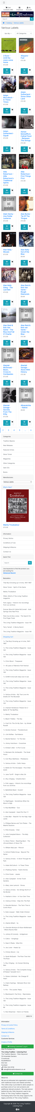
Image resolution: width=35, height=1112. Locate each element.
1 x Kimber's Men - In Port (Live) (14, 748)
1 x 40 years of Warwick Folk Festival (16, 666)
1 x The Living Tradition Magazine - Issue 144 (17, 656)
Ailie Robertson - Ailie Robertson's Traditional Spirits (8, 177)
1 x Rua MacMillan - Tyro (11, 808)
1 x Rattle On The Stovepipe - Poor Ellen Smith (17, 769)
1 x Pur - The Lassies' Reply (12, 990)
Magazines (6, 459)
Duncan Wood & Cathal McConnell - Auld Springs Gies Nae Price (17, 610)
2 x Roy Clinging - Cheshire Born (14, 779)
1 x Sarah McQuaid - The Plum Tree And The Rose (16, 958)
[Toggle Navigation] (3, 2)
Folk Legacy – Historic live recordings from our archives (16, 604)
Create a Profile (6, 1042)
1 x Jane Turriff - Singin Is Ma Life (14, 774)
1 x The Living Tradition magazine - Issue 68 (17, 1006)
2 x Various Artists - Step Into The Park (16, 901)
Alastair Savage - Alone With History (25, 368)
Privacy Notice (8, 538)
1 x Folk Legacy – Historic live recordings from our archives (17, 784)
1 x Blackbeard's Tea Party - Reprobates (17, 994)
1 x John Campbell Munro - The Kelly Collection (15, 835)
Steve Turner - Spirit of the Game (14, 587)
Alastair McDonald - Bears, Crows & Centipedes (8, 369)
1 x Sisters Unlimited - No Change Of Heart (15, 977)
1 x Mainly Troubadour (10, 714)
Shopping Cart (8, 637)
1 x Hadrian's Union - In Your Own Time (16, 896)
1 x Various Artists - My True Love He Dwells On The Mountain (16, 696)
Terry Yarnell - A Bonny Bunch (13, 627)
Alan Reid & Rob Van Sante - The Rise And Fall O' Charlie (8, 329)
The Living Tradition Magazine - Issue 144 (17, 623)
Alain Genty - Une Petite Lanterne (8, 216)
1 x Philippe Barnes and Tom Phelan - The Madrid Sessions (17, 824)
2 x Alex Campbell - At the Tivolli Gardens (14, 880)
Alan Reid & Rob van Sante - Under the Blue (25, 329)
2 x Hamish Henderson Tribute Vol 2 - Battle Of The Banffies (16, 709)
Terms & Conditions (8, 1029)
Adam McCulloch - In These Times (8, 98)
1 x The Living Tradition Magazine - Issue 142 (17, 689)
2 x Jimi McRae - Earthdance (13, 734)
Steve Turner (7, 454)
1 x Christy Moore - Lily (11, 952)
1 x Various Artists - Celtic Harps (14, 763)
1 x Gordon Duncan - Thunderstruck (15, 730)
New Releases (8, 445)
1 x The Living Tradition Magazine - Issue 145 (17, 1000)
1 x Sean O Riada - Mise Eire (12, 943)
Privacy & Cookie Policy (9, 1025)
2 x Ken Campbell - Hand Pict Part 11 (15, 812)
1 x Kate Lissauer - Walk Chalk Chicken (16, 912)
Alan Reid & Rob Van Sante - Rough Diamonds (25, 289)
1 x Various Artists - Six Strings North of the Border (17, 891)
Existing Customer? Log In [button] (18, 1046)
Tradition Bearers (9, 441)
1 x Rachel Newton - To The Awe (14, 739)
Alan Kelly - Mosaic (8, 251)
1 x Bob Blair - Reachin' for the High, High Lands (17, 818)
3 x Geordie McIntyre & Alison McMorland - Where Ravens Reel (17, 929)
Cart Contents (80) (8, 9)
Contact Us (7, 552)
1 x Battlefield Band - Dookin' (13, 790)
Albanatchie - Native (26, 406)
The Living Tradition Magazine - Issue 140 (17, 631)
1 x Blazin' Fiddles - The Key (12, 719)
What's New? (7, 487)
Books (5, 472)
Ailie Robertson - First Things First (26, 175)
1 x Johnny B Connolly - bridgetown (15, 934)
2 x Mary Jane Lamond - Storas (14, 885)
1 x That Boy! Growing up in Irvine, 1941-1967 (17, 642)
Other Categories (9, 463)
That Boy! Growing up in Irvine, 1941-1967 (17, 583)
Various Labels (19, 23)
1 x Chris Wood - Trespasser (12, 661)
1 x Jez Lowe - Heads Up (11, 947)
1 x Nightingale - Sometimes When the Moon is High (16, 802)
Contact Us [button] (18, 1074)
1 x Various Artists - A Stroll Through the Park (17, 860)
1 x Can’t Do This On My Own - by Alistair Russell (17, 724)
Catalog (9, 23)
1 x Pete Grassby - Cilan (11, 830)
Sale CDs (6, 468)
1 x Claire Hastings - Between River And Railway (16, 984)
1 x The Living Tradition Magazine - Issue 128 (17, 795)
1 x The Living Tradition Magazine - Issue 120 (17, 702)
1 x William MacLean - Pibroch (13, 847)
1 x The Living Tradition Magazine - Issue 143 (17, 649)
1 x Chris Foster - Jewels (11, 874)
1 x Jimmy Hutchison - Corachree (14, 743)
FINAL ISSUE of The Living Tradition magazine (15, 597)
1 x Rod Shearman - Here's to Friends (16, 1012)
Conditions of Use (9, 543)
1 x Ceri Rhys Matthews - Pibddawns (15, 759)
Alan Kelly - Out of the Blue (25, 252)
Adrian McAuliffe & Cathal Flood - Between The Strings (26, 136)
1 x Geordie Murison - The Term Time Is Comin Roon (16, 906)
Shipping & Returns (9, 547)
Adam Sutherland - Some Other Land (26, 95)
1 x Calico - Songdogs (10, 939)
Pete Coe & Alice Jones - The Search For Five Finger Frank (17, 617)
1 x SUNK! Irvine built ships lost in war (16, 677)
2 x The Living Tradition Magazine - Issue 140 (17, 682)
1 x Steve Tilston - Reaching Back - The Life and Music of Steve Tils (16, 842)
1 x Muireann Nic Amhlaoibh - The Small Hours (16, 753)
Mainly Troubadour (11, 525)
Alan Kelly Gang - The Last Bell (8, 287)
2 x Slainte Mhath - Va (10, 923)
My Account (29, 9)
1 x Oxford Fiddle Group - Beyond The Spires (16, 853)
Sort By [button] (7, 33)
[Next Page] (31, 430)
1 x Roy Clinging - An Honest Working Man (16, 964)
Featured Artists (8, 450)
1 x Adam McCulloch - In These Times (16, 865)
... (25, 430)
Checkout (19, 10)
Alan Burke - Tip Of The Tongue (26, 216)
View (7, 72)
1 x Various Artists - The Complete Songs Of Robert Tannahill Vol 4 (17, 971)
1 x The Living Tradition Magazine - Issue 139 (17, 671)
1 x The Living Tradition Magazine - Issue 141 (17, 917)
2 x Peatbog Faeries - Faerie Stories (15, 870)
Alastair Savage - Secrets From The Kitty (7, 409)
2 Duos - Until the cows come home (8, 59)
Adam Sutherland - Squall (8, 133)
